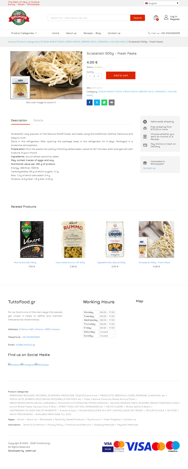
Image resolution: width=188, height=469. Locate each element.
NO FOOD (172, 410)
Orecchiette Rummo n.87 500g (70, 262)
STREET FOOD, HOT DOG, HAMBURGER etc (81, 406)
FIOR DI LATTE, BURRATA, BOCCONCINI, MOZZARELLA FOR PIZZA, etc (45, 399)
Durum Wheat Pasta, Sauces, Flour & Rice (33, 406)
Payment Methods (127, 424)
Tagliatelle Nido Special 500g (111, 262)
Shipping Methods (104, 424)
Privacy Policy (55, 424)
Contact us (114, 33)
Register (175, 19)
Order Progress (112, 419)
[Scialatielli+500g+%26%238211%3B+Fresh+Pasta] (97, 102)
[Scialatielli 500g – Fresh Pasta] (90, 102)
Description (19, 120)
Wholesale (46, 419)
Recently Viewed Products (69, 419)
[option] (32, 247)
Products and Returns (78, 424)
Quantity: (90, 72)
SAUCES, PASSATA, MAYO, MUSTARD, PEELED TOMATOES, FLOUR (144, 403)
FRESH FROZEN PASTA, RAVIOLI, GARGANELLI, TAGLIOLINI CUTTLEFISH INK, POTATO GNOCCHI (58, 403)
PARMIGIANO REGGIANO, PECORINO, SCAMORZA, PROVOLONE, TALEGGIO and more (53, 395)
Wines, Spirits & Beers (138, 406)
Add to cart (121, 75)
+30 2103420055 (31, 337)
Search (138, 17)
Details (38, 120)
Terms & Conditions (34, 424)
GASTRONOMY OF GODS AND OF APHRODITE (33, 410)
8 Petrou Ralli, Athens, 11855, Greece (39, 329)
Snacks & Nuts (68, 410)
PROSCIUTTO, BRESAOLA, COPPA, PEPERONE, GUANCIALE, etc (132, 395)
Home (55, 33)
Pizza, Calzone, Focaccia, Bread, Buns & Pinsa (109, 399)
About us (71, 33)
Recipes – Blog (92, 33)
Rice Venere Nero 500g (25, 262)
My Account (94, 419)
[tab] (20, 122)
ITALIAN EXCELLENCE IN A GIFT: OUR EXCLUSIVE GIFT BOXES (111, 410)
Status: (90, 67)
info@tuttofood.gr (25, 344)
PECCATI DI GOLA (155, 410)
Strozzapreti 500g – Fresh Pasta (154, 262)
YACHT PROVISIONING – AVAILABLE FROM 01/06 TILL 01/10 (40, 414)
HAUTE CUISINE (114, 406)
